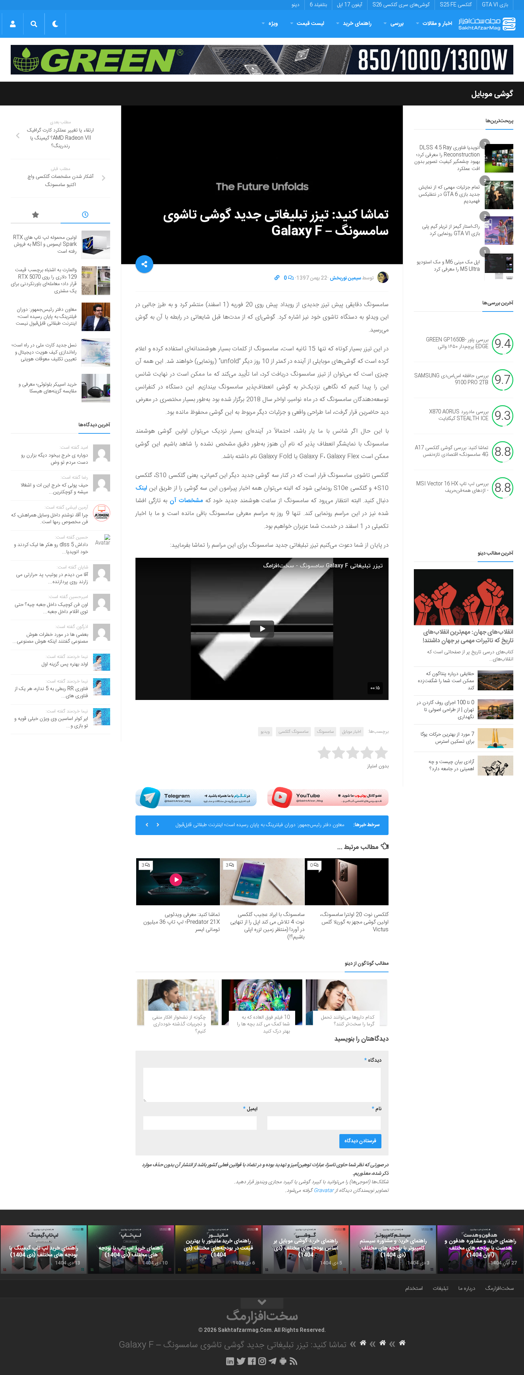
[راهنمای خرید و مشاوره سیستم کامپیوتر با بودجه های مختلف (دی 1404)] (393, 1249)
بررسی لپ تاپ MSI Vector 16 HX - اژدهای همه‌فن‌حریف (452, 487)
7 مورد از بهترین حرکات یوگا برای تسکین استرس (447, 738)
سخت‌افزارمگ (499, 1288)
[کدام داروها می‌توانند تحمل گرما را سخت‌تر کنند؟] (346, 1002)
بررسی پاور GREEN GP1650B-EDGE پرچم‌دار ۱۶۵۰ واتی (457, 343)
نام (376, 1109)
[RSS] (293, 1361)
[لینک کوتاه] (276, 278)
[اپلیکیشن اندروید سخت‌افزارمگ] (283, 1361)
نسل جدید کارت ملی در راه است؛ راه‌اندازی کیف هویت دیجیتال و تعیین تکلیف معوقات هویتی (44, 352)
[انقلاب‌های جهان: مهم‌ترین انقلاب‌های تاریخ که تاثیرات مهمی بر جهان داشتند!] (463, 597)
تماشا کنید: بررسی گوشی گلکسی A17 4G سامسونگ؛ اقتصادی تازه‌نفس (451, 451)
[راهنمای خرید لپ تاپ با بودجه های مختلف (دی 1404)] (131, 1249)
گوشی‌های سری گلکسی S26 (401, 5)
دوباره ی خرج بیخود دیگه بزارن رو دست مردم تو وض (54, 459)
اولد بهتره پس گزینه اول (65, 664)
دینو (295, 5)
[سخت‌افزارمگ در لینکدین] (230, 1361)
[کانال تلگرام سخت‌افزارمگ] (272, 1361)
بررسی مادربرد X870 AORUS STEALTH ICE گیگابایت (458, 415)
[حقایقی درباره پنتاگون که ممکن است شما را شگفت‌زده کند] (495, 680)
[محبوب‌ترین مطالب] (36, 215)
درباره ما (466, 1288)
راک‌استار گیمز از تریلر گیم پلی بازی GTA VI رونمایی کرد (451, 230)
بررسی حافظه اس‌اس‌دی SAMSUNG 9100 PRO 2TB (451, 379)
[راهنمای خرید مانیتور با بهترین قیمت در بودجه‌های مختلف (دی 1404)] (218, 1249)
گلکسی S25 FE (456, 5)
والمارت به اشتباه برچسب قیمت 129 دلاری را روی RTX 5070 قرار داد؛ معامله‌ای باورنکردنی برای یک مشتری (44, 280)
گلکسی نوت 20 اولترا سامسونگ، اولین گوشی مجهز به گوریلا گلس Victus (354, 922)
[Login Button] (12, 24)
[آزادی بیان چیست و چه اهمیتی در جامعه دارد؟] (495, 766)
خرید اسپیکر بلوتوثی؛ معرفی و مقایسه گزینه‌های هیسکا (48, 388)
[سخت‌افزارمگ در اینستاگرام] (262, 1361)
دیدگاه (372, 1060)
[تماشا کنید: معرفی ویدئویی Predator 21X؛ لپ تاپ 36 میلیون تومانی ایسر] (178, 881)
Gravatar (324, 1190)
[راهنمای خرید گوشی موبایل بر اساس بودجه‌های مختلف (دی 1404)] (306, 1249)
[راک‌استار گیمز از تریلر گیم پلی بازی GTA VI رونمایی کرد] (499, 230)
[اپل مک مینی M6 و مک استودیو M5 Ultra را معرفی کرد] (499, 266)
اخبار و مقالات (437, 23)
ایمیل (250, 1109)
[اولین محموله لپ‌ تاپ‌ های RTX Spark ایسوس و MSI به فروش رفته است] (96, 245)
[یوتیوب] (328, 797)
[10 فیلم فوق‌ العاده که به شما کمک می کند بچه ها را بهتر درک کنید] (262, 1002)
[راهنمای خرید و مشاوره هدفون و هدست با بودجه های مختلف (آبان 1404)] (480, 1249)
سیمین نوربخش (345, 278)
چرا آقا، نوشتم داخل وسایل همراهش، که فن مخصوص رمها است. (49, 519)
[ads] (262, 59)
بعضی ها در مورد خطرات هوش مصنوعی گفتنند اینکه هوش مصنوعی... (50, 638)
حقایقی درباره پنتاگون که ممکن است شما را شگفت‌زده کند (446, 681)
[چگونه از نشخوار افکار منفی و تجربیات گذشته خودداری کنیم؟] (177, 1002)
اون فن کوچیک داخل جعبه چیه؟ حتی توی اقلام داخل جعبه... (51, 608)
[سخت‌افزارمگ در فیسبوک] (252, 1361)
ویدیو (265, 731)
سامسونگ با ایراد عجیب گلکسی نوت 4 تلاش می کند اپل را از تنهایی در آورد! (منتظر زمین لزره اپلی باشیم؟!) (267, 926)
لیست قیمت (310, 23)
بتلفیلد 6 (318, 5)
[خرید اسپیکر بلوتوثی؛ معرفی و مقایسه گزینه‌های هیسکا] (96, 388)
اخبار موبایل (351, 731)
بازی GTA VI (495, 5)
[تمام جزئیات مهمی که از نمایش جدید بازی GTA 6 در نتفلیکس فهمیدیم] (499, 195)
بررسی (397, 23)
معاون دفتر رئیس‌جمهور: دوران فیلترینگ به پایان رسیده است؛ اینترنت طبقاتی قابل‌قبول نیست (260, 828)
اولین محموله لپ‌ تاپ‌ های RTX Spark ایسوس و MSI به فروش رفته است (45, 244)
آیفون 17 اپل (349, 5)
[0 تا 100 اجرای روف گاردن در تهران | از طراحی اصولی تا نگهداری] (495, 709)
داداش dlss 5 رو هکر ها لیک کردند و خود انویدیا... (51, 548)
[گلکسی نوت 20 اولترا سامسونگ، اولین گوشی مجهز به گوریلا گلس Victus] (347, 881)
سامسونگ (325, 731)
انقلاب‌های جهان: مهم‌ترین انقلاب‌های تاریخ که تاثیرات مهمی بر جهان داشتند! (468, 636)
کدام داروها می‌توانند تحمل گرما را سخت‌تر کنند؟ (347, 1021)
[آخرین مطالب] (86, 215)
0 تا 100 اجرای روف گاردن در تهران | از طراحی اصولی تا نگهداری (445, 710)
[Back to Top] (262, 1303)
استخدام (414, 1288)
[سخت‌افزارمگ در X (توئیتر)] (241, 1361)
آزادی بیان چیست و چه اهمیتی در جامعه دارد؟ (451, 765)
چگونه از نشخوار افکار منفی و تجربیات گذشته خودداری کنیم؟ (179, 1024)
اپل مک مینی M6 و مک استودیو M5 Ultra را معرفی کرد (448, 266)
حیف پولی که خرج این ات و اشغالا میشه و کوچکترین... (54, 489)
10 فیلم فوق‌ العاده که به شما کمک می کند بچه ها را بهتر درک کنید (263, 1024)
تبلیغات (440, 1288)
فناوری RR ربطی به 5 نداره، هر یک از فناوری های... (51, 692)
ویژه (273, 23)
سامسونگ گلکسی (293, 731)
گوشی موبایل (492, 94)
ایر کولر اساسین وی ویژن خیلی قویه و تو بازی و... (51, 722)
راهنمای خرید (357, 23)
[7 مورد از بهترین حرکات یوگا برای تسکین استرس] (495, 738)
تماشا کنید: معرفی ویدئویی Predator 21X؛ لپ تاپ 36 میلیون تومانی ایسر (181, 922)
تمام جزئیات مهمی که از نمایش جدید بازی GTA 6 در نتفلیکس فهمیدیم (449, 194)
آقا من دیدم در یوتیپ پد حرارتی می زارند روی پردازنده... (52, 578)
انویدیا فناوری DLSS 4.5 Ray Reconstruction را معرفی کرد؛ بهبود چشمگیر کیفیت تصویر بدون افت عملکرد (447, 158)
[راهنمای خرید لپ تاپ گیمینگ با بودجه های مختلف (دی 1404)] (44, 1249)
